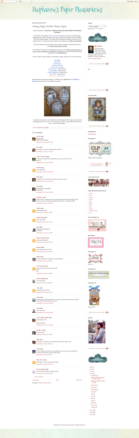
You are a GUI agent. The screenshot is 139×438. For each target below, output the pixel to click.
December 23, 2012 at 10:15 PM (44, 303)
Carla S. (38, 136)
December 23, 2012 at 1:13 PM (44, 212)
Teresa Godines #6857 (42, 317)
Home (57, 380)
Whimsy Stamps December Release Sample (98, 378)
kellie (90, 203)
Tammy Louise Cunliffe (57, 67)
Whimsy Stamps (53, 35)
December (94, 375)
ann (90, 195)
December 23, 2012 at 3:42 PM (44, 251)
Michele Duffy (40, 217)
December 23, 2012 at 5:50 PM (44, 283)
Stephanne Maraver (57, 65)
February (93, 405)
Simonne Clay (57, 63)
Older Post (79, 380)
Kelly (90, 205)
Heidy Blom (57, 62)
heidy (37, 227)
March (92, 403)
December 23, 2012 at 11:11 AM (44, 142)
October (93, 387)
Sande (38, 297)
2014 (91, 369)
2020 (91, 367)
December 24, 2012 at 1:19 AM (44, 334)
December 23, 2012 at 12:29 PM (44, 172)
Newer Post (36, 380)
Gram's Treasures (41, 156)
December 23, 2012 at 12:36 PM (44, 192)
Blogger (83, 425)
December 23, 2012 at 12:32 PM (44, 181)
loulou (38, 339)
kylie (90, 207)
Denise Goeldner (40, 369)
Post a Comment (39, 376)
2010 (91, 412)
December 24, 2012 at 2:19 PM (44, 373)
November (94, 385)
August (93, 391)
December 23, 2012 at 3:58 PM (44, 261)
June (92, 396)
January (93, 407)
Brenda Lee (39, 330)
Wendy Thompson (41, 238)
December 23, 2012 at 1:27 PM (44, 222)
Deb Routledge (53, 70)
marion (38, 349)
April (92, 400)
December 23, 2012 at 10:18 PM (44, 312)
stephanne (99, 46)
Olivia (37, 177)
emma (91, 197)
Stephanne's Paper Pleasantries (67, 9)
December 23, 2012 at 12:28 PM (44, 162)
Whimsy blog (55, 53)
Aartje (38, 186)
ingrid (90, 199)
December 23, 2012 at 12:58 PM (44, 203)
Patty (37, 147)
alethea (38, 256)
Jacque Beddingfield (52, 72)
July (92, 394)
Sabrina (38, 208)
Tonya (38, 308)
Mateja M (38, 247)
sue (90, 212)
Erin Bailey (57, 60)
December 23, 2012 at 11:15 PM (44, 325)
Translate (100, 28)
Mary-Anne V (39, 360)
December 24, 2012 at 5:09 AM (44, 343)
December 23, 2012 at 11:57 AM (44, 151)
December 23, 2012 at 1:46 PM (44, 233)
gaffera (72, 425)
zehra (37, 288)
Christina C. (39, 197)
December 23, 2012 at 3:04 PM (44, 242)
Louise (91, 209)
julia (90, 201)
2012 (91, 373)
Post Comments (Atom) (45, 383)
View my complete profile (94, 58)
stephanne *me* (93, 210)
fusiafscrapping (40, 278)
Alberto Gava (52, 76)
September (94, 389)
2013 (91, 371)
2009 (91, 414)
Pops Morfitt (52, 74)
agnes (91, 193)
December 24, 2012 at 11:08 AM (44, 364)
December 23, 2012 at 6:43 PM (44, 292)
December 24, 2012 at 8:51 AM (44, 354)
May (92, 398)
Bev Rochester (53, 69)
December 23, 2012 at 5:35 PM (44, 273)
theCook (38, 167)
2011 (91, 410)
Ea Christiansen (40, 266)
